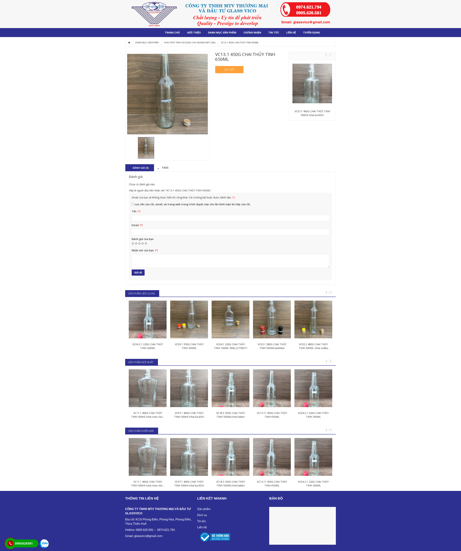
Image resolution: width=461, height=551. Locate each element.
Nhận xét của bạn (143, 250)
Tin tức (273, 32)
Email (135, 225)
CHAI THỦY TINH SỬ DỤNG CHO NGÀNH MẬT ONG (190, 42)
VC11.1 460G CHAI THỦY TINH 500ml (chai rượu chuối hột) (147, 415)
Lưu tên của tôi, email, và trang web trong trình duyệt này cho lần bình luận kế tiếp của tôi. (193, 204)
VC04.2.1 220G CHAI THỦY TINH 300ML (147, 346)
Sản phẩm (203, 509)
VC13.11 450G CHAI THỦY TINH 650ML (272, 414)
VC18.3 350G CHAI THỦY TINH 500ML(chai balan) (312, 113)
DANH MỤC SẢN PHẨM (222, 32)
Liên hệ (202, 527)
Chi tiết (229, 69)
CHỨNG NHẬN (252, 32)
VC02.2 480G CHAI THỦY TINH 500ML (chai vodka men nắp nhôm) (313, 346)
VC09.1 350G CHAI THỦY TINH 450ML (189, 346)
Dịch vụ (202, 515)
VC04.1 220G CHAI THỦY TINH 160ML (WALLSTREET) (230, 346)
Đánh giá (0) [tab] (141, 167)
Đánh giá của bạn (143, 239)
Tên (134, 211)
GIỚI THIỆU (194, 32)
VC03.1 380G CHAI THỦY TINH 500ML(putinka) (272, 346)
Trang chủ (172, 32)
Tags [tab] (165, 167)
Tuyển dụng (311, 32)
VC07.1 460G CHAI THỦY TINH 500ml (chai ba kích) (189, 414)
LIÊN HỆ (291, 32)
